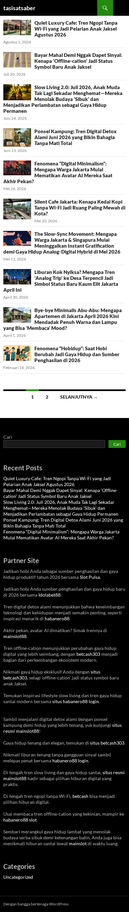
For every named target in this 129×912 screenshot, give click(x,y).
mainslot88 (14, 636)
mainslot (78, 843)
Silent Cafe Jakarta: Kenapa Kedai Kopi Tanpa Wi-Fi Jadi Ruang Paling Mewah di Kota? (79, 207)
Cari (7, 437)
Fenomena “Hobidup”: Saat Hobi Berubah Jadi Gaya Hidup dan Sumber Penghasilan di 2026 (76, 354)
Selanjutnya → (79, 397)
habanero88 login (70, 760)
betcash (80, 796)
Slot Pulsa (90, 577)
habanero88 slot (20, 820)
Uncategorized (18, 877)
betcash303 (88, 654)
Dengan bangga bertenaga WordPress (35, 903)
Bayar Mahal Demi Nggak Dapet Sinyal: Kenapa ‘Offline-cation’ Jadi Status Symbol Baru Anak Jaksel (78, 61)
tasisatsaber (19, 8)
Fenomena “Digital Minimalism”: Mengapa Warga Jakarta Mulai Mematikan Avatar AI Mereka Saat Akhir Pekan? (57, 172)
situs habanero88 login (75, 701)
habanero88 (57, 618)
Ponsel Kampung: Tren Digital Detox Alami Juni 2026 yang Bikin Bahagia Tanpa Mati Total (75, 137)
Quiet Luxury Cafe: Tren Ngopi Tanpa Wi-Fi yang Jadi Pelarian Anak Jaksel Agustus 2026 (75, 28)
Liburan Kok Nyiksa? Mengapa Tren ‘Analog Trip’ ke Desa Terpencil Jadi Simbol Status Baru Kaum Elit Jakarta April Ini (60, 281)
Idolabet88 (49, 595)
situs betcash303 (107, 743)
